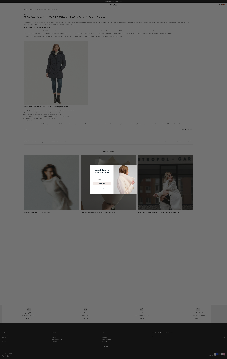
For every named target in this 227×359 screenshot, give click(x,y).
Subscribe (102, 183)
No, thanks (102, 189)
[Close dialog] (135, 166)
